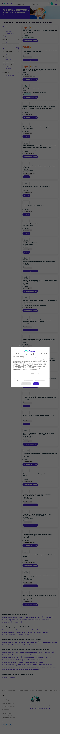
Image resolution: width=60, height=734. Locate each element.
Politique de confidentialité (28, 380)
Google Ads (32, 373)
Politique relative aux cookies (40, 380)
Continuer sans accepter (15, 345)
